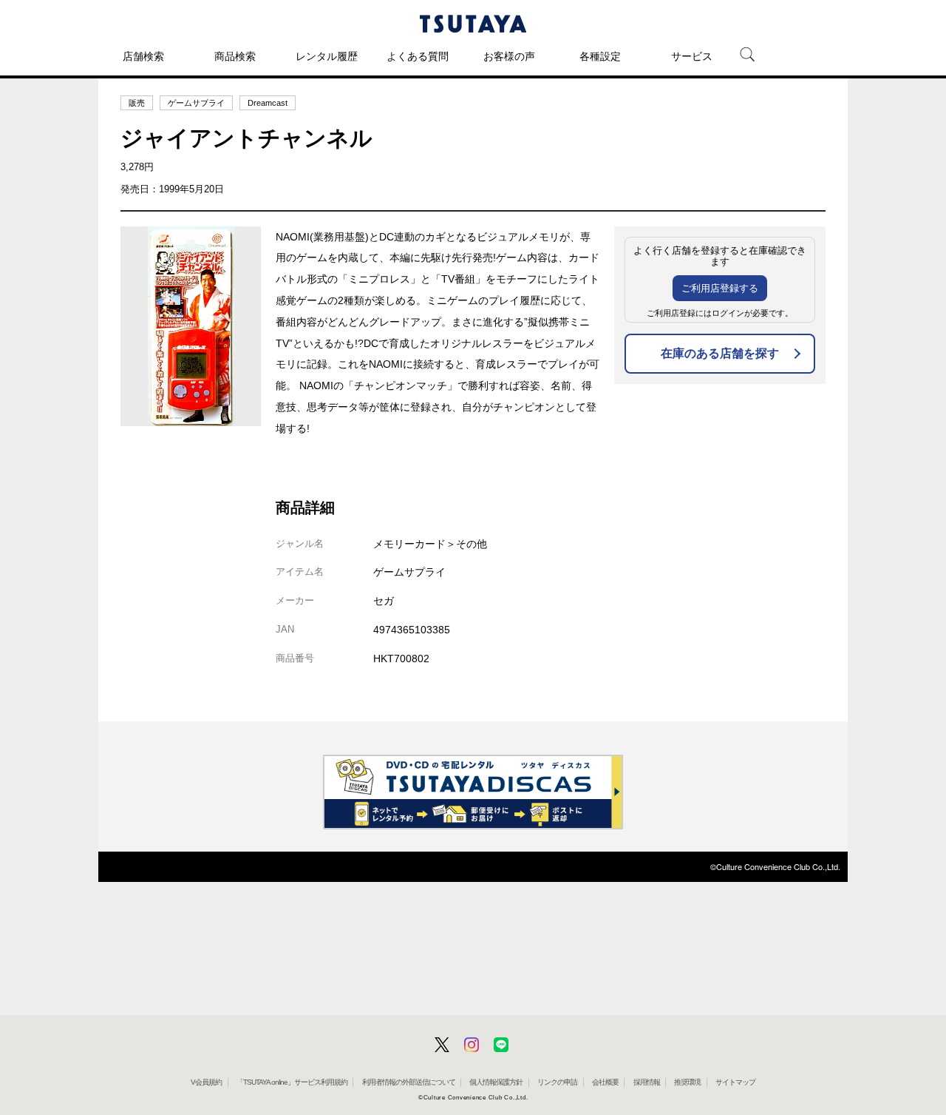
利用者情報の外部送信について (408, 1082)
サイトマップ (735, 1082)
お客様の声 (509, 56)
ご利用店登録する (719, 288)
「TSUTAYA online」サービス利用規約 (291, 1082)
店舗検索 (143, 56)
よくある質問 (418, 56)
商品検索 (235, 56)
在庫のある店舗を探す (720, 353)
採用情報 (646, 1082)
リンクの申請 (557, 1082)
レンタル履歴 (327, 56)
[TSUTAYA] (473, 24)
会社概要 (605, 1082)
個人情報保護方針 (496, 1082)
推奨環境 (687, 1082)
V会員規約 (206, 1082)
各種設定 (600, 56)
